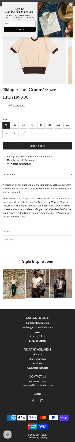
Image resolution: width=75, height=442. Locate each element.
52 (23, 133)
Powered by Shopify (37, 437)
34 (15, 125)
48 (6, 133)
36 (23, 125)
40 (41, 125)
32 (6, 125)
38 (32, 125)
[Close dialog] (70, 4)
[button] (37, 175)
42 (49, 125)
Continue (20, 29)
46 (67, 125)
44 (58, 125)
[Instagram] (42, 401)
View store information (19, 163)
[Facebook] (33, 401)
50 (15, 133)
